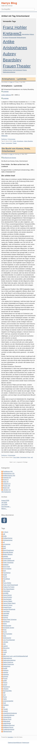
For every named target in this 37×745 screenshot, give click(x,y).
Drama (25, 70)
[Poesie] (2, 678)
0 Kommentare (11, 139)
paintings (6, 674)
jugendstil (6, 613)
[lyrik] (2, 644)
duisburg (5, 564)
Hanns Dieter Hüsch (9, 603)
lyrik (4, 644)
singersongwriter (8, 701)
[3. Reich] (2, 532)
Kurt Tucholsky (7, 634)
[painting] (2, 672)
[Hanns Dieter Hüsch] (2, 603)
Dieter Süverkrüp (8, 562)
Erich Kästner (7, 568)
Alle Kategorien (6, 492)
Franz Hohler (15, 27)
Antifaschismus (7, 70)
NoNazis (5, 670)
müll (4, 654)
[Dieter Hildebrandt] (2, 560)
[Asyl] (2, 546)
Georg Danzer (7, 595)
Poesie (5, 678)
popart (5, 684)
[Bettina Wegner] (2, 554)
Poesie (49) (6, 485)
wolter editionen (6, 95)
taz (4, 707)
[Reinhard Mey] (2, 690)
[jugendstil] (2, 613)
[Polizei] (2, 682)
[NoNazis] (2, 670)
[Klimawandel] (2, 625)
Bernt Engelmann (8, 550)
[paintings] (2, 674)
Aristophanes (15, 47)
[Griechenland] (2, 599)
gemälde (5, 593)
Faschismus (6, 572)
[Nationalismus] (2, 658)
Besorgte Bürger (8, 552)
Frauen (9, 66)
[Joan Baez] (2, 611)
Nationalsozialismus (9, 72)
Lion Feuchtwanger (9, 640)
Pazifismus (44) (8, 471)
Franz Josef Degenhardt (10, 585)
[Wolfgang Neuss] (2, 727)
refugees (5, 688)
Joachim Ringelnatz (9, 609)
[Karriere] (2, 617)
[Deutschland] (2, 558)
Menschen (6, 648)
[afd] (2, 534)
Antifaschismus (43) (9, 475)
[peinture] (2, 676)
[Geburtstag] (2, 591)
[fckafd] (2, 574)
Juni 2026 (4, 504)
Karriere (5, 617)
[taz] (2, 707)
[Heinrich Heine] (2, 605)
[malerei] (2, 646)
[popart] (2, 684)
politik (5, 680)
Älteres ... (4, 508)
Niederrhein (6, 666)
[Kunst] (2, 631)
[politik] (2, 680)
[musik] (2, 652)
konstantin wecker (8, 627)
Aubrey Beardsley (28, 141)
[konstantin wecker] (2, 627)
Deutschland (7, 558)
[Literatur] (2, 642)
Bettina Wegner (8, 554)
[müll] (2, 654)
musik (5, 652)
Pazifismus (4, 139)
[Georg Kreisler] (2, 597)
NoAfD (5, 668)
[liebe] (2, 636)
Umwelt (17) (6, 483)
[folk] (2, 581)
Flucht (5, 577)
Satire (5, 699)
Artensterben (26, 34)
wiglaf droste (7, 723)
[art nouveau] (2, 544)
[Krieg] (2, 629)
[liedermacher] (2, 638)
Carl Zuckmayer (17, 70)
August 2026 (5, 500)
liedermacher (7, 638)
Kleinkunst (6, 621)
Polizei (5, 682)
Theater (23, 66)
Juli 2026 (4, 502)
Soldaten (6, 705)
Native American (8, 662)
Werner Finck (7, 719)
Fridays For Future (8, 587)
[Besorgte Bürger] (2, 552)
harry (11, 82)
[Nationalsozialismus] (2, 660)
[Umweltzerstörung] (2, 715)
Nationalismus (7, 658)
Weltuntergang (21, 37)
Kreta (8, 33)
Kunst (5, 631)
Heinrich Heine (7, 605)
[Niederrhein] (2, 666)
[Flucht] (2, 577)
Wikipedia (4, 135)
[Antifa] (2, 536)
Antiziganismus (7, 540)
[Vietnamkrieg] (2, 717)
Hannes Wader (7, 601)
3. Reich (5, 532)
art (4, 542)
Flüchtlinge (6, 579)
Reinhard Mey (7, 690)
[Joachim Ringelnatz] (2, 609)
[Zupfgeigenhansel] (2, 729)
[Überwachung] (2, 731)
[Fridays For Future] (2, 587)
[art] (2, 542)
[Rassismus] (2, 686)
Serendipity (10, 737)
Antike (8, 41)
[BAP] (2, 548)
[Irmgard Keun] (2, 607)
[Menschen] (2, 648)
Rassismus (6, 686)
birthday (5, 556)
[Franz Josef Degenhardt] (2, 585)
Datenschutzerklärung (14, 742)
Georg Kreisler (7, 597)
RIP (4, 693)
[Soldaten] (2, 705)
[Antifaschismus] (2, 538)
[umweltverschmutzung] (2, 713)
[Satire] (2, 699)
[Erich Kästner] (2, 568)
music (5, 650)
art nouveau (6, 544)
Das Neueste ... (6, 506)
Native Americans (8, 664)
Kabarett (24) (7, 477)
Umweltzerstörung (8, 715)
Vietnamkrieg (7, 717)
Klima (5, 623)
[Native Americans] (2, 664)
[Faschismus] (2, 572)
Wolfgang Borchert (8, 725)
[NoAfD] (2, 668)
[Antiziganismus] (2, 540)
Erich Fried (6, 566)
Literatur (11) (7, 490)
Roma (5, 697)
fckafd (5, 574)
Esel (4, 570)
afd (4, 534)
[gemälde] (2, 593)
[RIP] (2, 693)
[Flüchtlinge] (2, 579)
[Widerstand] (2, 721)
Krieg (4, 629)
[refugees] (2, 688)
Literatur (5, 642)
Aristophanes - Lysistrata (14, 79)
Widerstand (6, 721)
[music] (2, 650)
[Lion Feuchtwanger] (2, 640)
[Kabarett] (2, 615)
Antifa (5, 536)
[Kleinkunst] (2, 621)
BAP (4, 548)
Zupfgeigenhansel (8, 729)
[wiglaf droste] (2, 723)
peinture (5, 676)
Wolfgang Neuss (8, 727)
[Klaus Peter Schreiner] (2, 619)
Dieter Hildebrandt (8, 560)
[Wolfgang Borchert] (2, 725)
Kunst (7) (6, 479)
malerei (5, 646)
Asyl (4, 546)
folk (4, 581)
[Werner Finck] (2, 719)
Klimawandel (13, 37)
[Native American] (2, 662)
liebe (4, 636)
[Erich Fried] (2, 566)
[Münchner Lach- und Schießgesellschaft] (2, 656)
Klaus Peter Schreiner (10, 619)
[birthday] (2, 556)
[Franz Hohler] (2, 583)
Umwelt (5, 711)
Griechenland (9, 143)
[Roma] (2, 697)
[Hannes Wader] (2, 601)
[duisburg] (2, 564)
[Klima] (2, 623)
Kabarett (5, 615)
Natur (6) (5, 481)
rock (4, 695)
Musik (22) (6, 487)
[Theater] (2, 709)
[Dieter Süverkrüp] (2, 562)
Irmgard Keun (7, 607)
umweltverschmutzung (10, 713)
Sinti (4, 703)
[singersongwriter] (2, 701)
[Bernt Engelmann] (2, 550)
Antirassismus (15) (8, 473)
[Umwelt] (2, 711)
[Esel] (2, 570)
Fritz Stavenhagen (8, 589)
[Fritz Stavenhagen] (2, 589)
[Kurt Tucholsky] (2, 634)
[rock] (2, 695)
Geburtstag (6, 591)
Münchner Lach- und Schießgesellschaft (15, 656)
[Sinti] (2, 703)
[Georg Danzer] (2, 595)
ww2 (17, 33)
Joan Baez (6, 611)
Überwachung (7, 731)
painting (5, 672)
